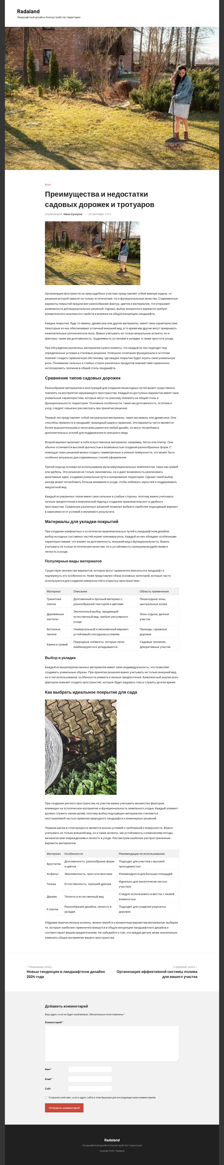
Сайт (48, 1088)
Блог (48, 184)
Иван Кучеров (73, 214)
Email (48, 1078)
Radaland (28, 11)
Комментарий (54, 1022)
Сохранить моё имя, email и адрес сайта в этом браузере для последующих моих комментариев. (102, 1097)
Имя (48, 1069)
